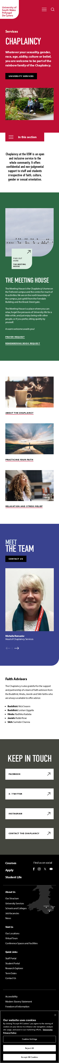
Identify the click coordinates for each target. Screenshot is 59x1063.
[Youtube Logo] (51, 869)
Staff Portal (10, 958)
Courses (10, 863)
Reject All (29, 1048)
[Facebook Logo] (34, 869)
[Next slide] (15, 648)
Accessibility (11, 996)
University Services (21, 76)
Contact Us (10, 978)
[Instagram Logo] (39, 869)
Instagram (15, 813)
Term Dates (11, 973)
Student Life (13, 877)
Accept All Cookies (29, 1057)
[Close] (55, 1015)
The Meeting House (19, 262)
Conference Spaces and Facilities (21, 943)
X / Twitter (15, 793)
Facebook (15, 774)
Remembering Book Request (22, 343)
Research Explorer (14, 968)
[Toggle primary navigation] (44, 9)
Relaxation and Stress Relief (24, 506)
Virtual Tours (11, 938)
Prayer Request (15, 336)
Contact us (16, 558)
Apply (9, 870)
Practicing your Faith (20, 459)
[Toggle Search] (52, 9)
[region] (29, 604)
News (8, 918)
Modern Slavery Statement (18, 1001)
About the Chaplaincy (20, 412)
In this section (27, 137)
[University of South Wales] (9, 9)
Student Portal (12, 963)
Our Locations (12, 933)
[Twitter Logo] (45, 869)
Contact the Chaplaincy (24, 833)
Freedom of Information (17, 1006)
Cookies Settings (29, 1039)
